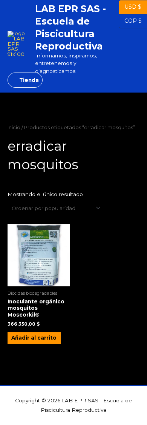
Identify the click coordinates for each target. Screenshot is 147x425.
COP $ (130, 20)
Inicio (14, 127)
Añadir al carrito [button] (34, 338)
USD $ (133, 6)
